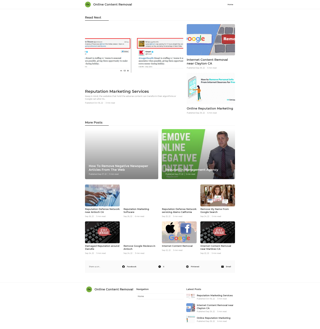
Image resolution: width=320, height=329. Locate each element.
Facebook (131, 267)
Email (228, 267)
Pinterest (195, 267)
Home (230, 4)
